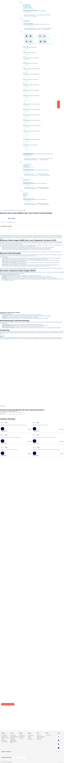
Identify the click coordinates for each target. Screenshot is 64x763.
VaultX (24, 113)
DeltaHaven (25, 83)
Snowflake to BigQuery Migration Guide (40, 425)
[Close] (19, 208)
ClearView (21, 2)
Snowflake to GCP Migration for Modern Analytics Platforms (44, 437)
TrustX (24, 108)
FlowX (24, 67)
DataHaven (25, 119)
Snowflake (24, 56)
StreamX (24, 78)
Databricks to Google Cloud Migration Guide (9, 449)
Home (1, 210)
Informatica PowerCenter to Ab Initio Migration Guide (11, 437)
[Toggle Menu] (19, 1)
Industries (21, 18)
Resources (21, 190)
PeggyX (24, 94)
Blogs (3, 210)
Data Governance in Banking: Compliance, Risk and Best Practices (14, 425)
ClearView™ (25, 143)
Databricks (24, 51)
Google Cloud (25, 62)
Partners (21, 31)
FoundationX (25, 89)
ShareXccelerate (25, 138)
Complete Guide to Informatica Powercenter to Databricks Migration (46, 449)
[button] (55, 104)
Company (21, 177)
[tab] (30, 36)
